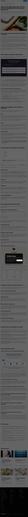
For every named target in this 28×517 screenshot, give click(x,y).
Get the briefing (19, 260)
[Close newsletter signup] (21, 254)
